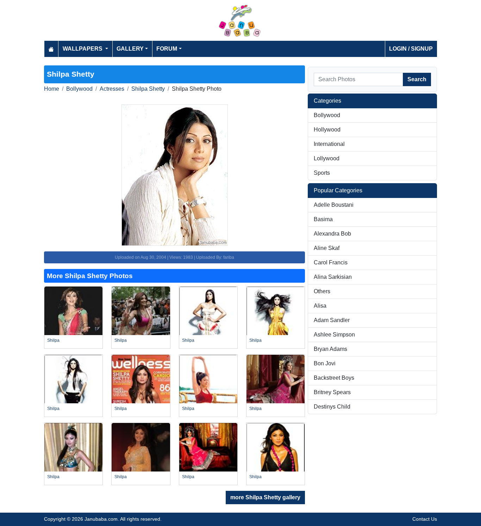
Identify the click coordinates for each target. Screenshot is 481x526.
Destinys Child (332, 407)
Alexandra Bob (332, 234)
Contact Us (424, 519)
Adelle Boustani (334, 205)
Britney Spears (332, 392)
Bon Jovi (325, 363)
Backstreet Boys (334, 378)
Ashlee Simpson (334, 335)
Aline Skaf (326, 248)
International (329, 144)
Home (51, 89)
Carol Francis (331, 262)
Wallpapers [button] (83, 49)
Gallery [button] (130, 49)
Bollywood (79, 89)
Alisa (320, 306)
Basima (323, 219)
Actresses (112, 89)
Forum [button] (166, 49)
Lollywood (326, 158)
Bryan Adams (330, 349)
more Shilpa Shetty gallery (265, 497)
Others (322, 291)
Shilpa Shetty (148, 89)
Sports (322, 173)
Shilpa (53, 340)
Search (416, 79)
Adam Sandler (332, 320)
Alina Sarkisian (333, 277)
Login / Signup (411, 49)
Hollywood (327, 130)
